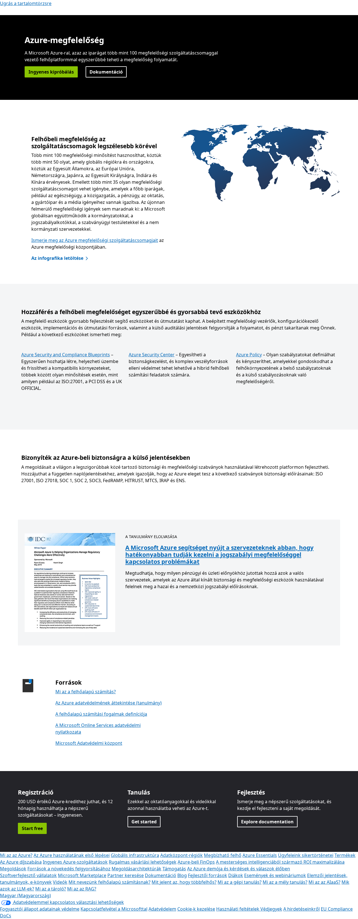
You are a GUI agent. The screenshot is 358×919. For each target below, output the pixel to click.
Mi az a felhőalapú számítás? (85, 692)
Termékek (345, 855)
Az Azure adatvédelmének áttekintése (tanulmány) (108, 703)
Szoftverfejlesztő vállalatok (28, 875)
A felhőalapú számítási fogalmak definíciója (101, 714)
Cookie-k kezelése (196, 909)
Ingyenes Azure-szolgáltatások (75, 862)
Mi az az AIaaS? (324, 882)
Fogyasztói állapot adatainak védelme (39, 909)
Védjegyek (271, 909)
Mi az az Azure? (16, 855)
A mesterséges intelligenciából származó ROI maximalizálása (280, 862)
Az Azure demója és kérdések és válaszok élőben (238, 869)
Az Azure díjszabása (21, 862)
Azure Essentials (259, 855)
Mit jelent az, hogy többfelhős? (184, 882)
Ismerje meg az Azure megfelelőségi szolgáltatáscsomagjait (94, 240)
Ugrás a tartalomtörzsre (25, 3)
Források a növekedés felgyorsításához (68, 869)
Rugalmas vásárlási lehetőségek (142, 862)
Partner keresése (125, 875)
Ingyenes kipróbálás (51, 72)
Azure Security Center (152, 355)
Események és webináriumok (275, 875)
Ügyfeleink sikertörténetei (305, 855)
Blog (182, 875)
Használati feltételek (238, 909)
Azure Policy (249, 355)
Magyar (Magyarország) (25, 895)
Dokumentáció (106, 72)
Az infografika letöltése (57, 258)
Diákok (235, 875)
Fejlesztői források (207, 875)
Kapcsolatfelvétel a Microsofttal (114, 909)
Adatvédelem (162, 909)
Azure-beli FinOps (196, 862)
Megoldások (13, 869)
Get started (144, 822)
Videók (60, 882)
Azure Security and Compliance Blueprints (65, 355)
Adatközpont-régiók (181, 855)
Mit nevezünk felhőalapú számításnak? (109, 882)
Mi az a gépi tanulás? (240, 882)
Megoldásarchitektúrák (136, 869)
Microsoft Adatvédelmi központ (88, 743)
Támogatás (174, 869)
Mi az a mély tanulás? (285, 882)
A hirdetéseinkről (301, 909)
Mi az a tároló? (50, 889)
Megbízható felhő (222, 855)
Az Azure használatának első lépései (72, 855)
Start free (32, 828)
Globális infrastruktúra (135, 855)
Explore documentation (267, 822)
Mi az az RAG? (81, 889)
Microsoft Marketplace (82, 875)
